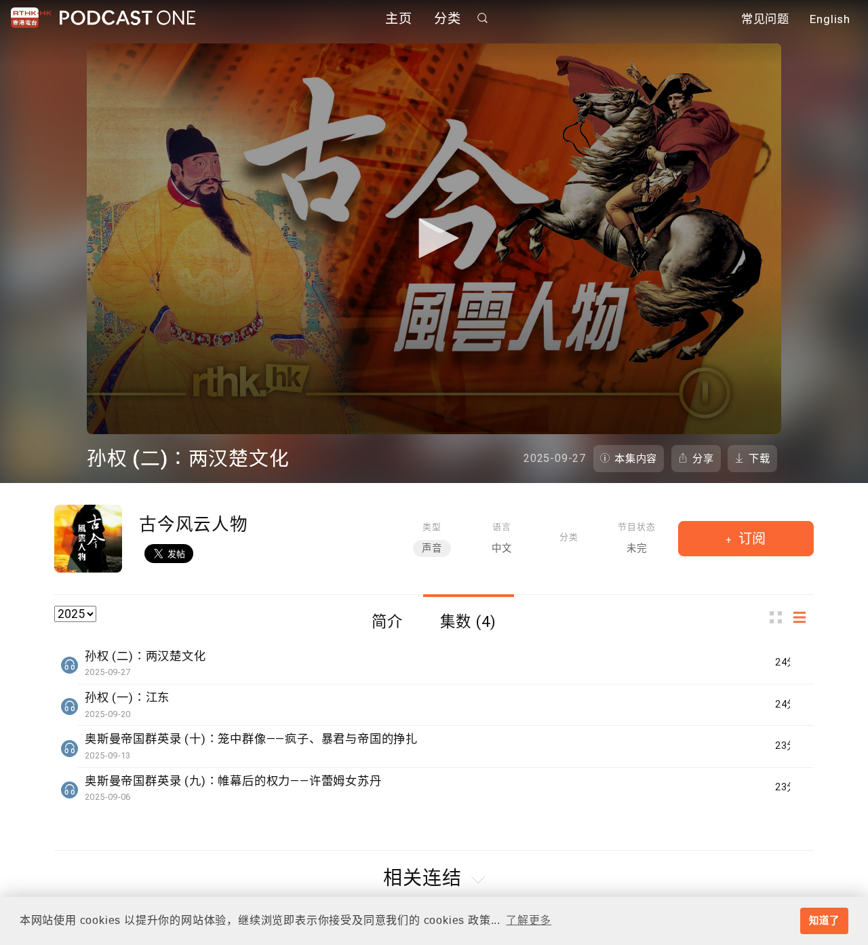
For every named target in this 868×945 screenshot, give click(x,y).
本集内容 (635, 458)
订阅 (750, 539)
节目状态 (636, 527)
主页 (398, 18)
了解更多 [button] (528, 920)
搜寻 (483, 17)
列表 (803, 618)
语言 (501, 527)
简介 (387, 621)
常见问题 (765, 19)
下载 (759, 458)
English (830, 19)
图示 (780, 618)
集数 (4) (468, 621)
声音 (432, 548)
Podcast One (127, 18)
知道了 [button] (824, 920)
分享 (703, 458)
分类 (447, 18)
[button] (434, 238)
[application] (434, 238)
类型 (431, 527)
